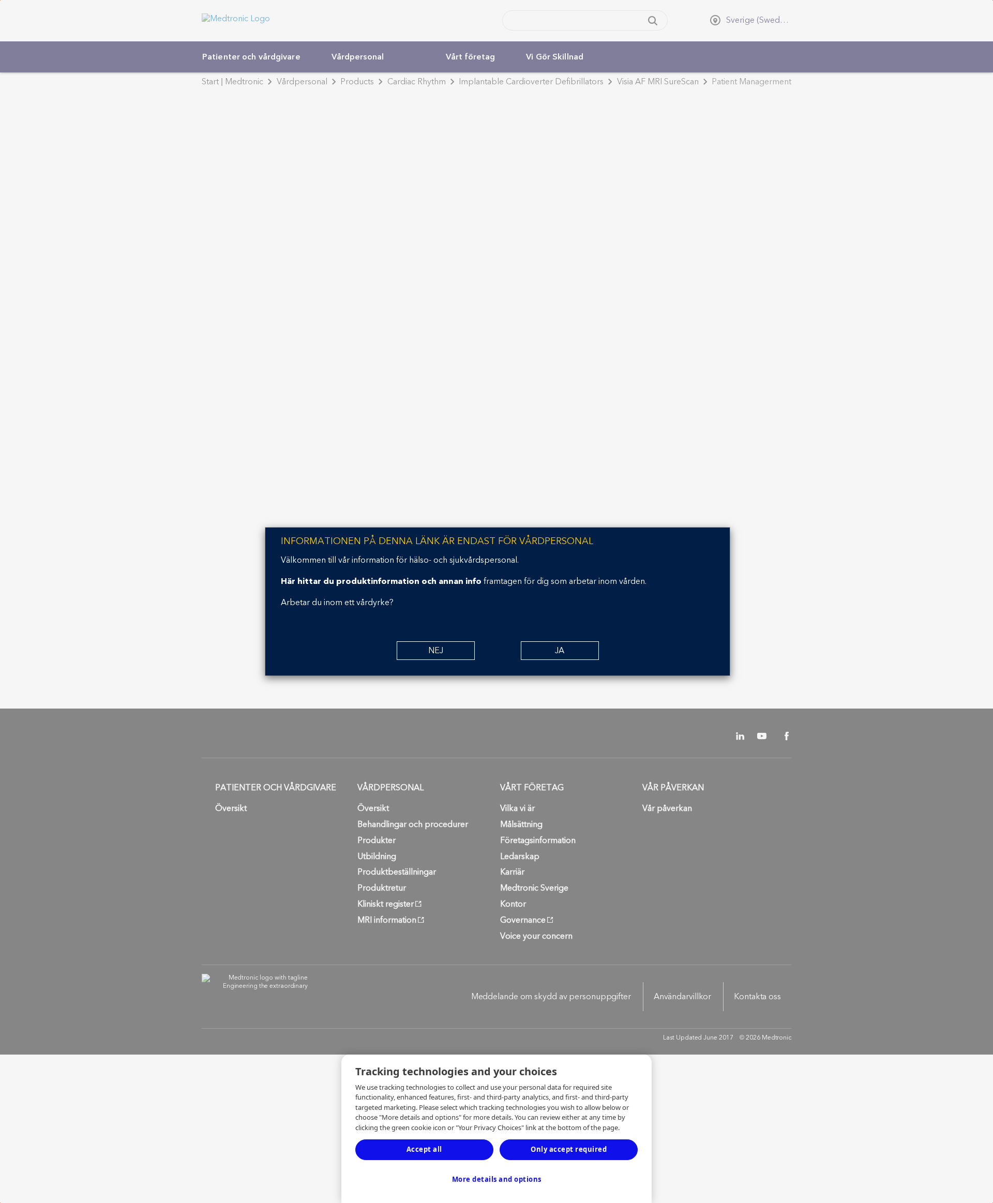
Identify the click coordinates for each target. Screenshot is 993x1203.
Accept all (424, 1149)
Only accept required (569, 1149)
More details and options (496, 1179)
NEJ (435, 650)
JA (559, 650)
